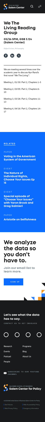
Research (8, 346)
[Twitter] (17, 334)
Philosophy (19, 48)
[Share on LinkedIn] (12, 56)
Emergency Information (31, 408)
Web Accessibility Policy (31, 404)
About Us (26, 356)
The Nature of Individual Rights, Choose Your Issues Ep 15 (19, 178)
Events (7, 351)
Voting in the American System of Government (20, 158)
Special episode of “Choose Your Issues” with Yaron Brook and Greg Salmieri (18, 201)
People (7, 361)
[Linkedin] (39, 334)
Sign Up (15, 282)
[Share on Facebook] (6, 56)
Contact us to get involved (20, 323)
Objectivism (9, 48)
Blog (24, 351)
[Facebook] (28, 334)
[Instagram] (6, 334)
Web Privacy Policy (11, 408)
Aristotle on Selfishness (20, 219)
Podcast (7, 356)
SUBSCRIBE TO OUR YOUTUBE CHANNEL (23, 373)
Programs (26, 346)
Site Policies (9, 404)
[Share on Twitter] (19, 56)
